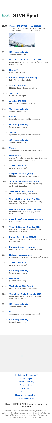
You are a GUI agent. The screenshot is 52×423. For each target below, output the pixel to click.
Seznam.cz (26, 392)
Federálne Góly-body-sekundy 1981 (26, 219)
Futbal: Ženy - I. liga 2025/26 (22, 237)
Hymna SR (14, 70)
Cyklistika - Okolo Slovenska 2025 (25, 60)
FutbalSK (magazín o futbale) (23, 78)
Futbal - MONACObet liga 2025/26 (25, 26)
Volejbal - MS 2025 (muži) (21, 173)
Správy (12, 117)
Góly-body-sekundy (18, 52)
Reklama (26, 388)
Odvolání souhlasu (26, 398)
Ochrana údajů (26, 385)
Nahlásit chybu (26, 378)
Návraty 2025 (15, 156)
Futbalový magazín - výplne (22, 247)
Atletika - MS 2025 (17, 85)
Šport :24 (13, 93)
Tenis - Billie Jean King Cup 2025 (24, 181)
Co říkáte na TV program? (26, 375)
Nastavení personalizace (26, 395)
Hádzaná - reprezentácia (20, 255)
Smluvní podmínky (26, 382)
